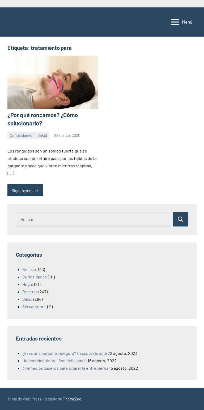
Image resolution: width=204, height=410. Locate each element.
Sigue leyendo (24, 190)
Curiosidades (21, 135)
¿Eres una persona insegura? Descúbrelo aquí (64, 353)
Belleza (29, 269)
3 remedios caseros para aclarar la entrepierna (65, 367)
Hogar (27, 284)
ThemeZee (72, 398)
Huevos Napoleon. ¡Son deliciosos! (54, 360)
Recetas (30, 291)
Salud (42, 135)
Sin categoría (34, 306)
